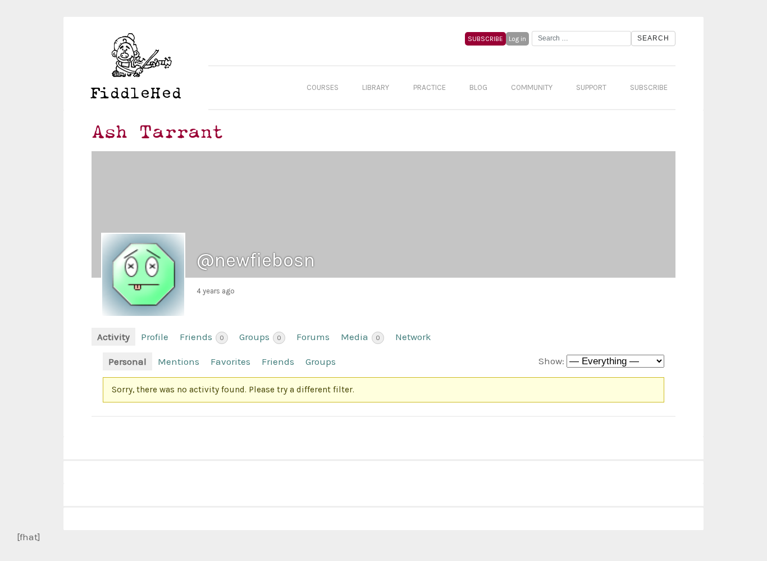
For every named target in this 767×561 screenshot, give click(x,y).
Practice (429, 87)
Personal (127, 361)
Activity (113, 336)
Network (413, 336)
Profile (154, 336)
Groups (260, 336)
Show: (551, 361)
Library (375, 87)
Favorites (230, 361)
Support (591, 87)
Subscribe (649, 87)
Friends (202, 336)
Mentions (178, 361)
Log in (517, 39)
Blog (478, 87)
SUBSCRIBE (485, 39)
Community (532, 87)
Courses (323, 87)
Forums (313, 336)
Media (360, 336)
